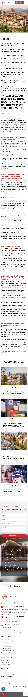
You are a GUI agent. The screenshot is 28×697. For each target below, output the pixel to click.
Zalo (8, 351)
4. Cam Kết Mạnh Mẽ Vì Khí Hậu (12, 68)
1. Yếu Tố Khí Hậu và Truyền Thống (13, 55)
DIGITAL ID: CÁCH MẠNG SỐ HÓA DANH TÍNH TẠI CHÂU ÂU (13, 490)
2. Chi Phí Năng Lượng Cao (10, 59)
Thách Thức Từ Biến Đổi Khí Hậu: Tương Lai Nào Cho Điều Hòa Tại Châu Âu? (12, 74)
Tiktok (18, 351)
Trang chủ (4, 87)
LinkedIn (4, 353)
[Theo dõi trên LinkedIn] (25, 686)
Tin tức (10, 87)
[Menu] (26, 2)
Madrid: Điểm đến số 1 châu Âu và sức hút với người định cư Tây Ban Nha (14, 458)
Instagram (24, 351)
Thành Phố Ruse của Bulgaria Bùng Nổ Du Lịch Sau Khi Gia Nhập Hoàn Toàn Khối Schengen (13, 425)
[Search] (13, 2)
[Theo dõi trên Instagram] (23, 686)
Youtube (13, 351)
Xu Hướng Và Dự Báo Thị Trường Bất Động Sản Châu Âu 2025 (13, 392)
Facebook (4, 351)
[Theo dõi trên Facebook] (21, 686)
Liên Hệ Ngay (19, 2)
